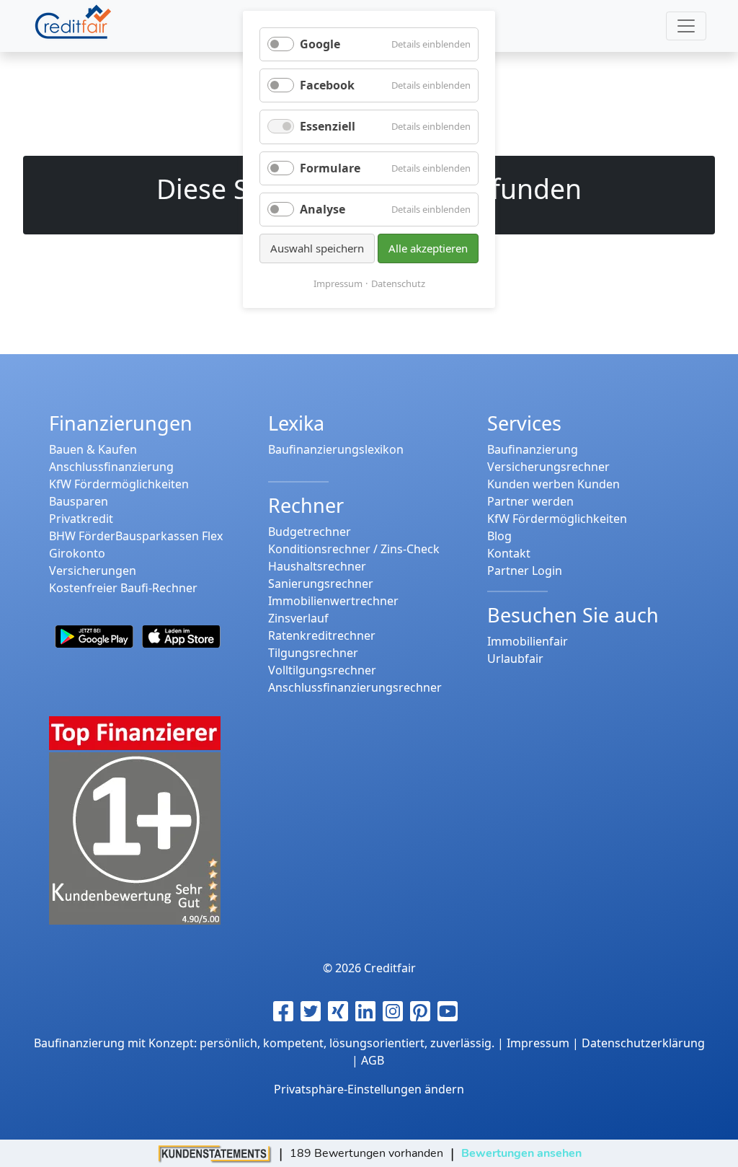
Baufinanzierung (532, 449)
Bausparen (78, 501)
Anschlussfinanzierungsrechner (355, 687)
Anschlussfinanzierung (111, 467)
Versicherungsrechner (548, 467)
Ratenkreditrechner (321, 635)
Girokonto (77, 553)
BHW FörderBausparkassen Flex (136, 536)
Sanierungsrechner (320, 583)
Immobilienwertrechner (333, 601)
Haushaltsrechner (317, 566)
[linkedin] (369, 1011)
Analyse (322, 209)
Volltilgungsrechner (322, 670)
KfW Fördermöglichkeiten (119, 484)
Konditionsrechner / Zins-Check (354, 549)
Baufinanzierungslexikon (336, 449)
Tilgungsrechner (313, 653)
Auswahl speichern (317, 248)
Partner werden (530, 501)
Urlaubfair (515, 658)
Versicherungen (92, 570)
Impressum (338, 283)
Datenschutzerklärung (643, 1043)
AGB (372, 1060)
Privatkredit (81, 519)
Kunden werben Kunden (553, 484)
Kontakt (508, 553)
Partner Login (524, 570)
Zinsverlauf (298, 618)
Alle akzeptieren (428, 248)
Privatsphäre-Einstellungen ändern (369, 1089)
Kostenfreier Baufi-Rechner (123, 588)
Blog (499, 536)
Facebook (327, 85)
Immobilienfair (527, 641)
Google (320, 44)
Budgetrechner (309, 532)
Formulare (330, 168)
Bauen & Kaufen (93, 449)
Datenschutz (398, 283)
